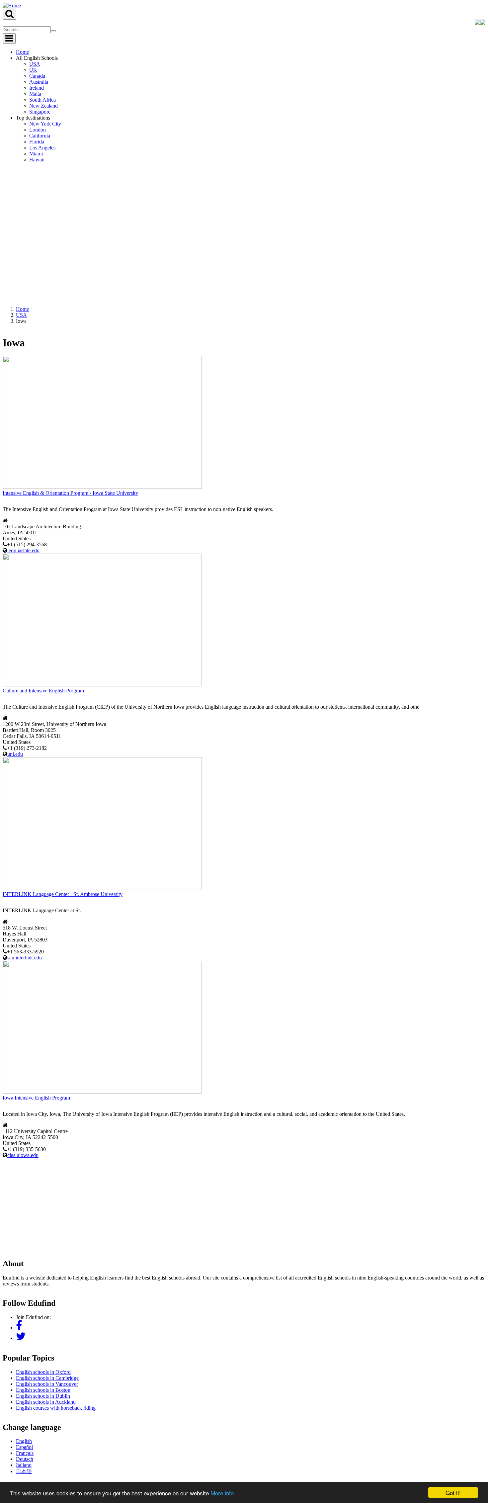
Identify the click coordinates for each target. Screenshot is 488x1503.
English (24, 1441)
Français (25, 1453)
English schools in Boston (43, 1390)
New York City (45, 124)
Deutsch (24, 1459)
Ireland (36, 88)
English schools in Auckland (46, 1402)
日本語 (24, 1471)
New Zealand (43, 106)
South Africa (42, 100)
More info (222, 1493)
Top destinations (33, 118)
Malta (35, 94)
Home (22, 52)
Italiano (24, 1465)
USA (34, 64)
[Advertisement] (244, 1204)
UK (33, 70)
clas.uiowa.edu (23, 1155)
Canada (37, 76)
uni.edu (15, 754)
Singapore (39, 112)
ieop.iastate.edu (23, 550)
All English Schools (37, 58)
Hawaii (36, 159)
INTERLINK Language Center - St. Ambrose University (62, 894)
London (37, 130)
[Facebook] (19, 1327)
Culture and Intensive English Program (43, 690)
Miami (36, 153)
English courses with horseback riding (56, 1408)
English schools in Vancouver (47, 1384)
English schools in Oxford (43, 1372)
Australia (38, 82)
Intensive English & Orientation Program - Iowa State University (70, 493)
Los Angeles (42, 147)
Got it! (453, 1492)
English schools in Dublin (43, 1396)
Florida (36, 141)
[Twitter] (21, 1338)
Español (24, 1447)
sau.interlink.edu (24, 957)
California (39, 135)
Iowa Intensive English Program (36, 1098)
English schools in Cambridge (47, 1378)
